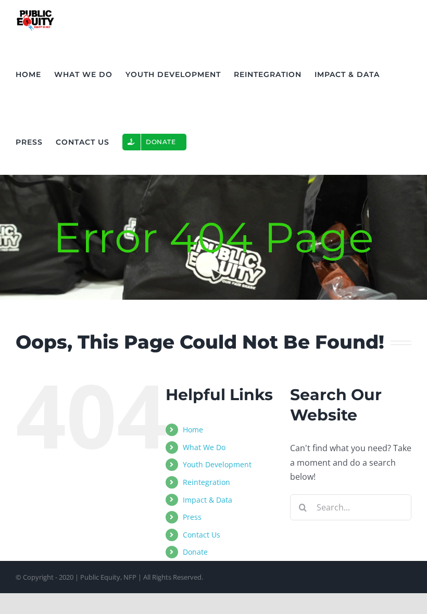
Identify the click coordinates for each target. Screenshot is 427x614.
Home (193, 429)
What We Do (204, 447)
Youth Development (217, 464)
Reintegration (206, 482)
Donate (195, 552)
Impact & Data (207, 500)
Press (192, 517)
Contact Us (201, 535)
